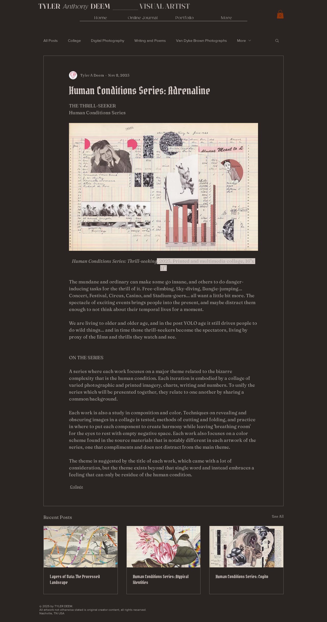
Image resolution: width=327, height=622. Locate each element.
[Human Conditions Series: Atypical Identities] (164, 546)
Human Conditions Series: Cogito (242, 576)
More (241, 40)
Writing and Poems (150, 40)
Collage (74, 40)
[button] (277, 40)
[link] (280, 14)
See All (278, 516)
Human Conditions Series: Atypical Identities (161, 579)
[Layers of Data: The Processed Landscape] (81, 546)
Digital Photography (107, 40)
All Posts (50, 40)
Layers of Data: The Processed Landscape (75, 579)
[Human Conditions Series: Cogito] (246, 546)
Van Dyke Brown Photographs (201, 40)
